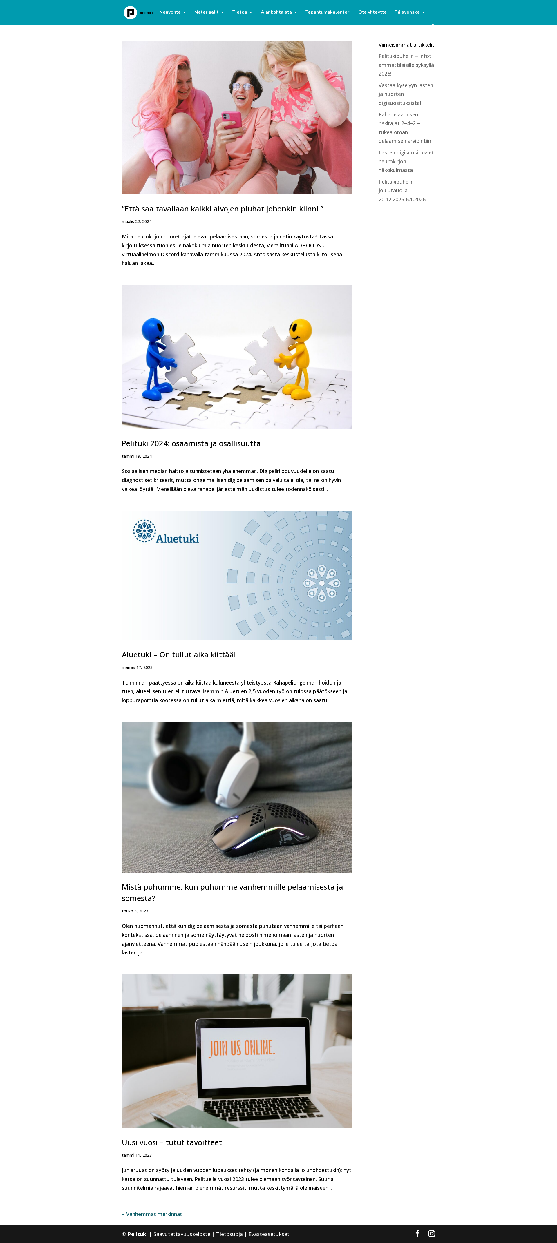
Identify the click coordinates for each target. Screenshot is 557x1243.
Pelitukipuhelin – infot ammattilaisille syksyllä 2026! (406, 64)
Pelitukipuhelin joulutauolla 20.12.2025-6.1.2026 (402, 190)
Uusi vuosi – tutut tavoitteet (172, 1142)
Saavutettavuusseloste (181, 1234)
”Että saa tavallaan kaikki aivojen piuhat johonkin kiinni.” (222, 208)
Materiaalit (206, 12)
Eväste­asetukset (269, 1234)
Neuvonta (170, 12)
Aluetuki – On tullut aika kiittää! (179, 654)
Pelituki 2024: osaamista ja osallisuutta (191, 443)
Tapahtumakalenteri (327, 12)
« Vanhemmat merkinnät (152, 1214)
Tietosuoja (229, 1234)
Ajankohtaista (276, 12)
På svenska (407, 12)
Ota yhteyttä (372, 12)
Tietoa (239, 12)
